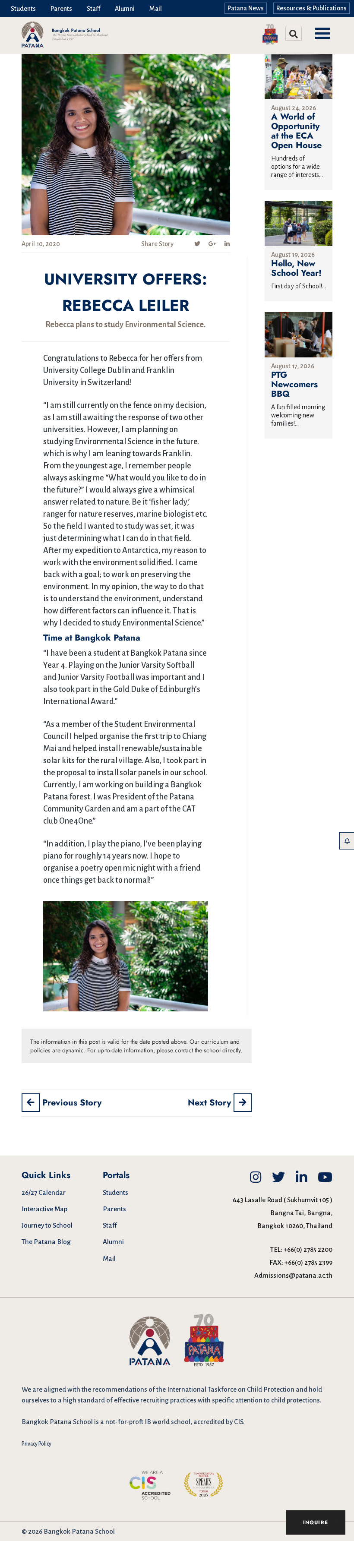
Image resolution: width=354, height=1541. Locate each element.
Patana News (246, 8)
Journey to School (47, 1225)
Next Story (211, 1102)
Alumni (125, 8)
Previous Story (70, 1102)
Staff (93, 8)
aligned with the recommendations (95, 1389)
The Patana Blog (46, 1241)
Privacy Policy (36, 1444)
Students (23, 8)
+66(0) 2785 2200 (308, 1249)
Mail (155, 8)
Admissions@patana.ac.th (293, 1275)
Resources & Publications (311, 8)
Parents (61, 8)
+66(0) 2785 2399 (308, 1262)
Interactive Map (44, 1209)
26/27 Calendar (44, 1192)
